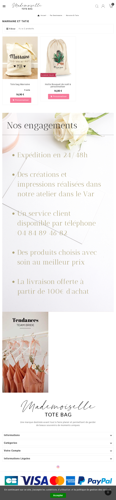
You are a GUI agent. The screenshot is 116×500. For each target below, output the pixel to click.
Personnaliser (21, 100)
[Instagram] (58, 467)
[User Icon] (103, 6)
